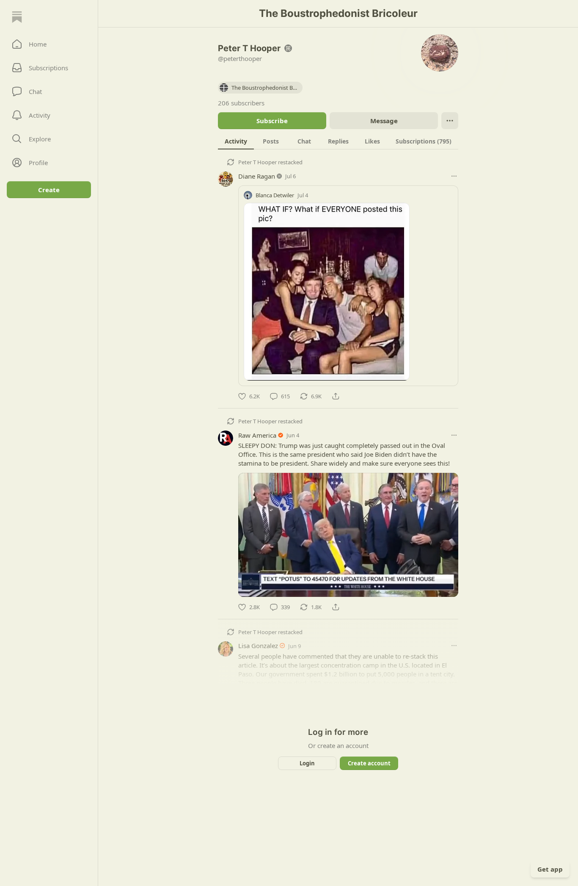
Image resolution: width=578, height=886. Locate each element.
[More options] (454, 176)
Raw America (257, 435)
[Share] (335, 396)
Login (307, 763)
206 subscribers (241, 103)
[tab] (236, 140)
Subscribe (272, 120)
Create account (369, 763)
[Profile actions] (449, 120)
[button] (49, 44)
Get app (550, 869)
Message (384, 120)
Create (49, 189)
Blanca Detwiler (275, 195)
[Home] (17, 17)
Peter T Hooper (257, 162)
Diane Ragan (256, 176)
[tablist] (338, 140)
